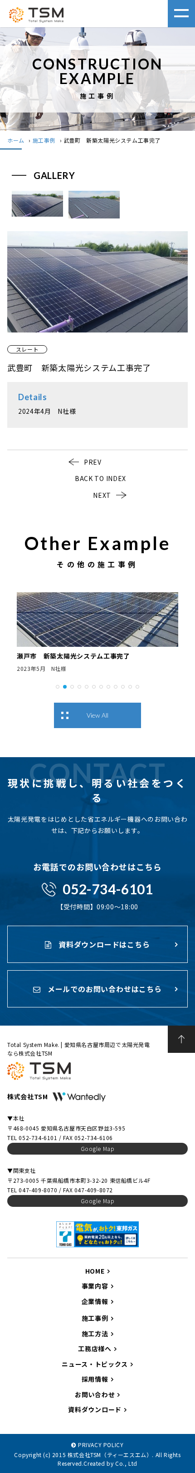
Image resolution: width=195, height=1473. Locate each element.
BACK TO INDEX (100, 478)
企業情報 (95, 1301)
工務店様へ (95, 1348)
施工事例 (44, 140)
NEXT (102, 495)
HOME (95, 1270)
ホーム (15, 140)
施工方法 (95, 1333)
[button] (57, 686)
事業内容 (95, 1285)
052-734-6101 (108, 889)
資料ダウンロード (95, 1409)
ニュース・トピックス (95, 1364)
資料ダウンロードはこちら (103, 944)
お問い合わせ (95, 1394)
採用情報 (95, 1379)
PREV (93, 461)
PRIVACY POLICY (100, 1444)
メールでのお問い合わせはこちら (103, 988)
